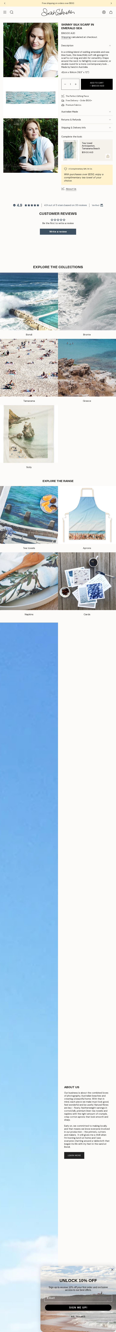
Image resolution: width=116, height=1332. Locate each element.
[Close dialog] (112, 1269)
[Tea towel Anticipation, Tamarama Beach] (70, 150)
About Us (71, 188)
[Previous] (4, 3)
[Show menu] (5, 12)
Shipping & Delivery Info (73, 127)
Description (67, 45)
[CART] (110, 12)
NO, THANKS (78, 1317)
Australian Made (69, 111)
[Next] (111, 3)
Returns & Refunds (71, 119)
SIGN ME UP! (78, 1307)
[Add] (107, 156)
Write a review (58, 231)
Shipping (66, 37)
